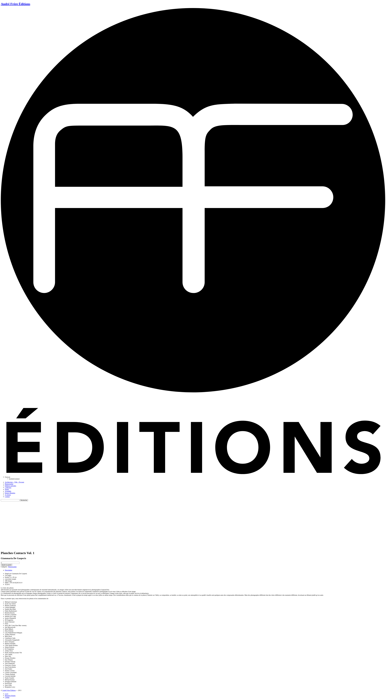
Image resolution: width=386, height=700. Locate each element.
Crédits (7, 697)
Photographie (9, 484)
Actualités (8, 491)
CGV (6, 694)
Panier (7, 489)
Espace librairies (10, 493)
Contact (7, 496)
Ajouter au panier (6, 565)
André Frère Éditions (9, 690)
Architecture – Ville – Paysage (14, 482)
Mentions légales (10, 695)
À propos (8, 495)
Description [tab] (8, 570)
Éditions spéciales (10, 486)
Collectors (8, 487)
